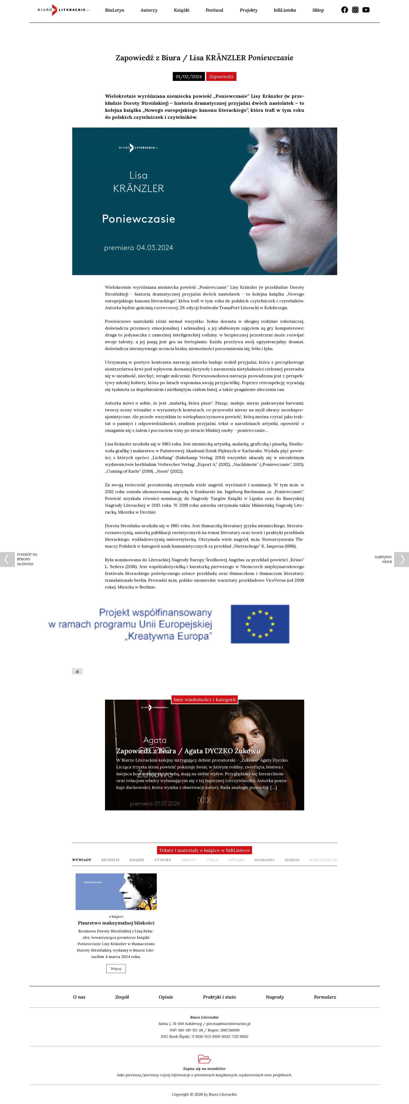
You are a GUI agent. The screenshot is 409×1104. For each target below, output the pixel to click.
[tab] (81, 860)
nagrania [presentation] (265, 860)
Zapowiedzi (221, 76)
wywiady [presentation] (81, 860)
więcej (116, 968)
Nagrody (275, 997)
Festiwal (214, 10)
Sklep (318, 10)
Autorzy (149, 10)
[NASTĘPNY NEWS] (401, 559)
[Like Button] (77, 671)
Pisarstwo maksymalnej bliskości (116, 923)
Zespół (122, 997)
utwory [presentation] (162, 860)
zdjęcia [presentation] (292, 860)
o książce (116, 916)
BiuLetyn (114, 10)
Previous (201, 800)
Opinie (166, 997)
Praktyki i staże (219, 997)
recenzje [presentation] (110, 860)
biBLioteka (285, 10)
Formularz (325, 997)
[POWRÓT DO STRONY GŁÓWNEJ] (7, 559)
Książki (181, 10)
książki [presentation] (137, 860)
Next (208, 800)
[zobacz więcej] (116, 891)
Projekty (249, 10)
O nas (79, 997)
